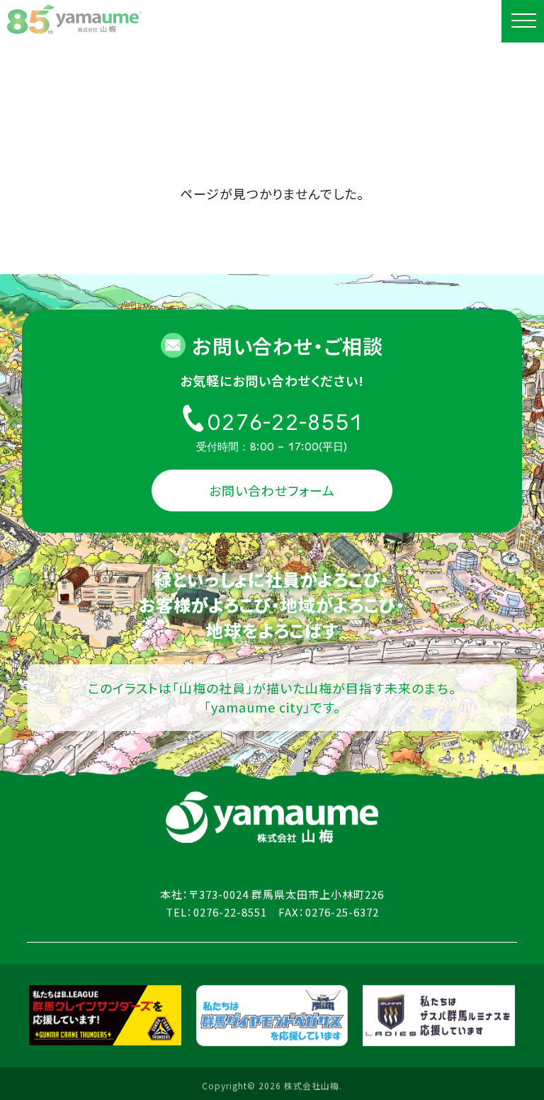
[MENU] (523, 21)
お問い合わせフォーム (272, 490)
